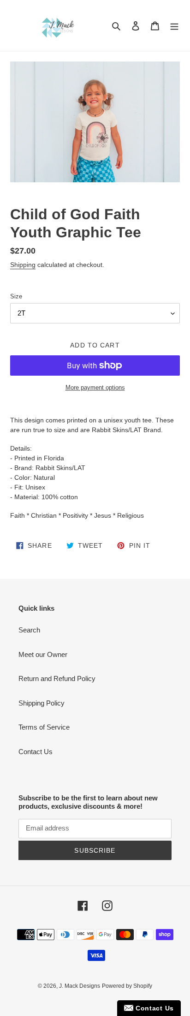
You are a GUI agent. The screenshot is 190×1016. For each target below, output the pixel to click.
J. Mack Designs (79, 986)
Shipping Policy (41, 703)
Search (29, 630)
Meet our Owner (42, 654)
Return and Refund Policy (56, 678)
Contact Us (35, 752)
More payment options (95, 387)
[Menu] (174, 26)
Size (16, 296)
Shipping (23, 264)
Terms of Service (44, 727)
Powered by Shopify (127, 986)
